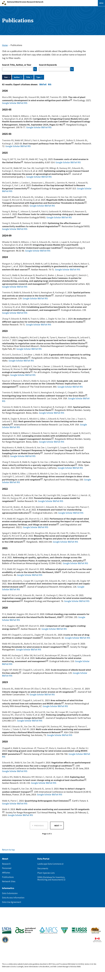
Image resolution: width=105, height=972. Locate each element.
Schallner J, (40, 197)
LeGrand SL (38, 669)
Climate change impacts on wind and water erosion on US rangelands (38, 691)
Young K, (6, 211)
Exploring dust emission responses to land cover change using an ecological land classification (43, 778)
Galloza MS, (8, 776)
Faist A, (35, 116)
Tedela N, (30, 714)
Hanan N (74, 447)
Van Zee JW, (29, 168)
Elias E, (14, 554)
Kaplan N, (7, 535)
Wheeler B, (7, 116)
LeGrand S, (85, 337)
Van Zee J (62, 318)
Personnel (6, 868)
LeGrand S (7, 421)
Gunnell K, (36, 211)
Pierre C (14, 800)
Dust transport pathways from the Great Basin (47, 143)
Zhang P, (6, 318)
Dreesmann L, (38, 182)
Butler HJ (83, 748)
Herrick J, (56, 116)
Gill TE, (13, 159)
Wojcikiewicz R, (9, 447)
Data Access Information (13, 897)
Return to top (8, 849)
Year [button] (6, 77)
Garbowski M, (55, 211)
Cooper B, (7, 199)
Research (6, 863)
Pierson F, (84, 506)
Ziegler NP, (39, 634)
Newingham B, (11, 118)
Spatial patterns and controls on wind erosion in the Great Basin (46, 294)
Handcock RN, (64, 748)
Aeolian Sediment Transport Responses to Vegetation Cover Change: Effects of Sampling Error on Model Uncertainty (42, 452)
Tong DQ (43, 159)
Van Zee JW (72, 595)
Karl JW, (21, 658)
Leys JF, (75, 748)
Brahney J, (56, 263)
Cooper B (75, 643)
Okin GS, (6, 498)
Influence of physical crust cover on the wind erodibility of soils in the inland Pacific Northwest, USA (46, 571)
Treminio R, (8, 292)
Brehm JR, (18, 506)
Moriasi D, (19, 170)
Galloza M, (29, 495)
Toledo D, (17, 729)
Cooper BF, (66, 495)
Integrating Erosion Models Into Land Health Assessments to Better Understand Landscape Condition (40, 246)
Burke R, (28, 643)
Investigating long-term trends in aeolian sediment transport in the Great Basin (43, 395)
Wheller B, (68, 304)
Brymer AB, (54, 533)
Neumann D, (81, 211)
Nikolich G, (34, 418)
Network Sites (8, 881)
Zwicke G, (32, 554)
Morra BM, (7, 97)
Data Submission (10, 893)
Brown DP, (29, 688)
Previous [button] (39, 825)
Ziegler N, (53, 318)
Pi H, (4, 518)
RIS (49, 84)
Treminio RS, (8, 140)
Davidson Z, (18, 354)
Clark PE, (64, 533)
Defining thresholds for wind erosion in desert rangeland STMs (34, 646)
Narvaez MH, (73, 506)
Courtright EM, (42, 168)
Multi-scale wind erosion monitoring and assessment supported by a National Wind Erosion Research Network (46, 731)
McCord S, (7, 182)
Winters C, (40, 776)
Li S (41, 518)
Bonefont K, (42, 275)
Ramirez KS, (8, 509)
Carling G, (18, 263)
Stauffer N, (78, 304)
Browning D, (29, 199)
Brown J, (61, 275)
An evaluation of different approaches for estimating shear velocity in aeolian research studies (46, 320)
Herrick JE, (86, 495)
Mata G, (53, 748)
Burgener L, (8, 266)
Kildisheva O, (68, 211)
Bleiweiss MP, (28, 776)
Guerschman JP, (29, 748)
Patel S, (63, 418)
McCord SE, (7, 168)
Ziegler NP (85, 580)
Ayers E (59, 776)
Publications (8, 877)
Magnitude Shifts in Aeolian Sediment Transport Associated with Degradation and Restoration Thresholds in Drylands (43, 201)
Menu (101, 3)
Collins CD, (74, 533)
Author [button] (17, 77)
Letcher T (6, 340)
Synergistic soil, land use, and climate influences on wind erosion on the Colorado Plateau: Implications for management (45, 383)
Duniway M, (28, 223)
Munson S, (18, 380)
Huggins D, (80, 366)
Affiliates (6, 872)
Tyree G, (54, 337)
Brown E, (24, 418)
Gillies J (72, 462)
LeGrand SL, (17, 580)
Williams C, (26, 433)
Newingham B (8, 435)
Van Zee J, (38, 366)
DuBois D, (71, 140)
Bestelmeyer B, (28, 275)
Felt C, (64, 580)
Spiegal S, (7, 533)
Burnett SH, (30, 506)
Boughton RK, (42, 533)
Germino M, (62, 182)
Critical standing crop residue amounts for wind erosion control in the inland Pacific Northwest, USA (45, 616)
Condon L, (26, 182)
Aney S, (47, 554)
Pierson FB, (56, 688)
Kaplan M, (45, 337)
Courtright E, (72, 275)
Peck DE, (46, 688)
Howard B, (83, 182)
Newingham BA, (20, 97)
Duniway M (45, 380)
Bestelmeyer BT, (53, 655)
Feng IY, (6, 159)
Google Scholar (9, 103)
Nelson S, (85, 263)
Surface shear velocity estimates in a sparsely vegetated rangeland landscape (46, 464)
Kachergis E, (76, 116)
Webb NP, (45, 97)
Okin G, (64, 462)
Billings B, (54, 168)
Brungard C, (60, 140)
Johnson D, (25, 211)
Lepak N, (65, 116)
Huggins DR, (23, 518)
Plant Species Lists (46, 872)
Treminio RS (55, 97)
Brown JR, (65, 554)
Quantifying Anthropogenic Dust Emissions (47, 800)
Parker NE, (7, 700)
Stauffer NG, (20, 509)
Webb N (37, 223)
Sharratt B (34, 569)
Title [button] (28, 77)
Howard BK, (34, 97)
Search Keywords (48, 64)
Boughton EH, (28, 533)
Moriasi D (17, 369)
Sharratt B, (34, 518)
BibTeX (42, 84)
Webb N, (17, 116)
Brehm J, (16, 182)
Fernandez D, (67, 263)
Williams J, (26, 116)
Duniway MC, (65, 168)
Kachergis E (7, 143)
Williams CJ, (68, 688)
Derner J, (48, 366)
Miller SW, (28, 655)
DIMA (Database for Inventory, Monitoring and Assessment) (51, 878)
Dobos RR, (75, 554)
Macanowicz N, (53, 197)
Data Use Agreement (11, 902)
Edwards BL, (45, 116)
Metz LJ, (76, 495)
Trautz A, (35, 318)
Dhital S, (28, 140)
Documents (42, 868)
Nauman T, (63, 337)
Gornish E (6, 214)
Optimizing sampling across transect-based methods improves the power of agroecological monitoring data (45, 172)
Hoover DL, (85, 533)
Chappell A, (24, 337)
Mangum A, (7, 263)
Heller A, (26, 304)
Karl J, (17, 185)
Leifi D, (47, 263)
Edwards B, (16, 223)
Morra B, (28, 170)
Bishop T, (15, 211)
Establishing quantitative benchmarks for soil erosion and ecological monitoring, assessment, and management (44, 308)
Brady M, (55, 554)
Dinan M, (6, 554)
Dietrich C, (83, 275)
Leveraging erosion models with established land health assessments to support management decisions (41, 437)
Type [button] (38, 77)
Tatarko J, (7, 729)
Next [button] (56, 825)
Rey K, (77, 263)
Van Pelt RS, (23, 159)
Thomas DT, (43, 748)
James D (49, 788)
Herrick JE (79, 688)
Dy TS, (40, 554)
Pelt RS (25, 729)
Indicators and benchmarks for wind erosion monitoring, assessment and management (41, 660)
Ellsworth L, (51, 182)
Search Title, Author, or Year (16, 64)
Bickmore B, (29, 263)
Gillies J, (44, 318)
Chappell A (72, 392)
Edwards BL (51, 634)
